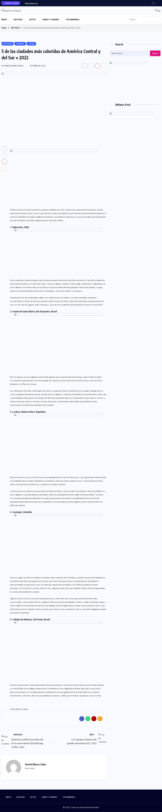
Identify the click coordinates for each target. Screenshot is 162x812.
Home (4, 28)
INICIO (4, 19)
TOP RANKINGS (72, 19)
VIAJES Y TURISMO (51, 19)
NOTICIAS (18, 19)
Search (155, 53)
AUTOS (32, 19)
